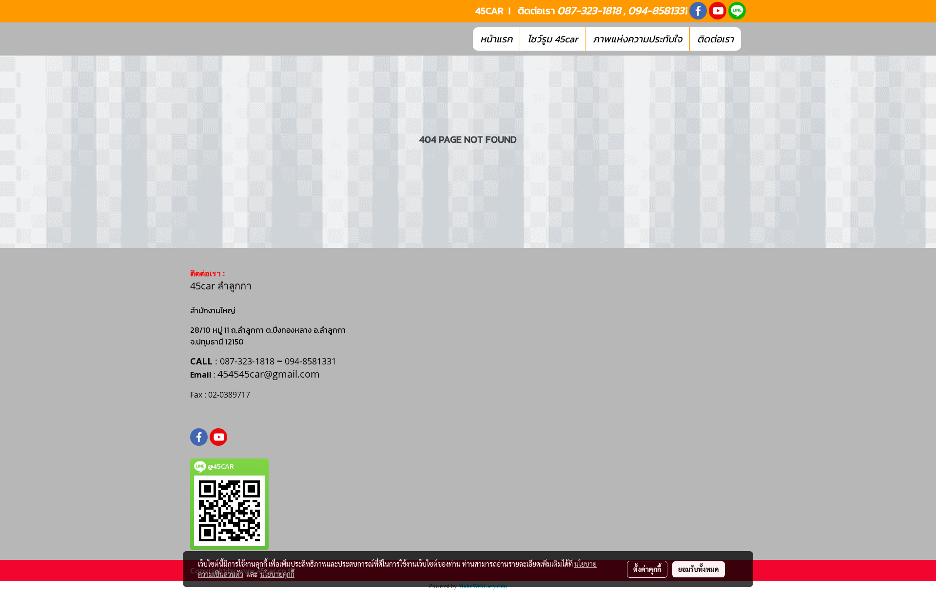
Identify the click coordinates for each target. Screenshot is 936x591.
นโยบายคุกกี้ (277, 574)
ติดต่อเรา (715, 39)
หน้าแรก (496, 39)
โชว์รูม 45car (552, 39)
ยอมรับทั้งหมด (698, 569)
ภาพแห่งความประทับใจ (637, 39)
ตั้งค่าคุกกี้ (647, 569)
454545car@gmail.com (268, 374)
